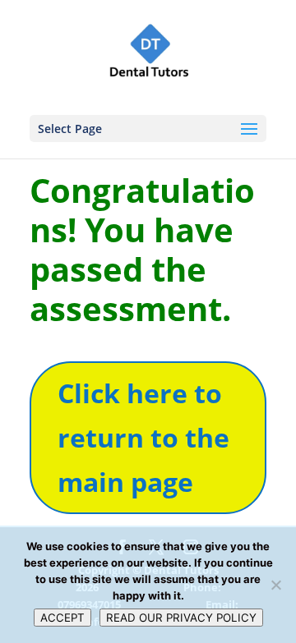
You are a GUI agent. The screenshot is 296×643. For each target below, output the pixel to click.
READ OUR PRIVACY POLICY (181, 617)
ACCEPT (62, 617)
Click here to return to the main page (143, 437)
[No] (275, 584)
